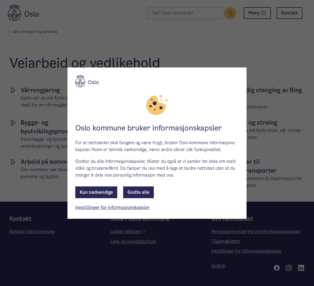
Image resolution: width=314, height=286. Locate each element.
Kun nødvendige (96, 192)
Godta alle (138, 192)
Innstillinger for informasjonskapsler (112, 207)
